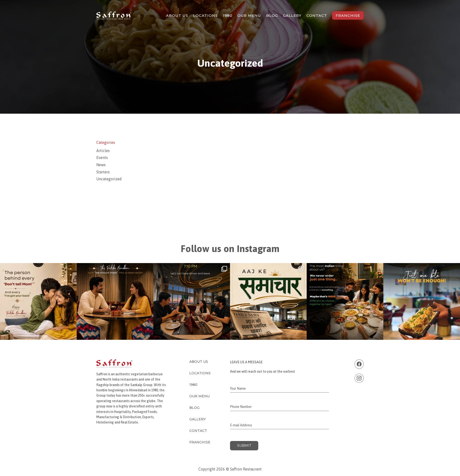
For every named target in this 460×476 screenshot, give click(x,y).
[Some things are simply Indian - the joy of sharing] (345, 301)
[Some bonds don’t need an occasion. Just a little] (115, 301)
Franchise (348, 15)
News (101, 165)
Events (102, 157)
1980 (227, 15)
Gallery (292, 15)
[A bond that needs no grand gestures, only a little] (38, 301)
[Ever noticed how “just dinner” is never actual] (191, 301)
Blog (272, 15)
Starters (103, 172)
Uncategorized (109, 179)
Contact (316, 15)
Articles (103, 150)
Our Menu (249, 15)
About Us (177, 15)
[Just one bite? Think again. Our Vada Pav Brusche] (421, 301)
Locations (205, 15)
